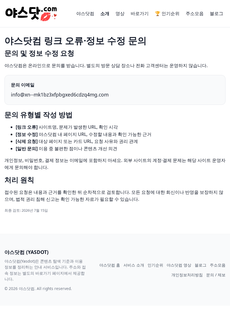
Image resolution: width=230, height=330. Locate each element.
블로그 (216, 13)
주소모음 (195, 13)
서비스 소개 (133, 265)
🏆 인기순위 (167, 13)
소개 (104, 13)
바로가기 (140, 13)
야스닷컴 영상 (179, 265)
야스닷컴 (85, 13)
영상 (120, 13)
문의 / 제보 (216, 274)
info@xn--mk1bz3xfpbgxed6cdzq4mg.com (60, 94)
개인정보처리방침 (187, 274)
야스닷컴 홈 (109, 265)
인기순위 (155, 265)
